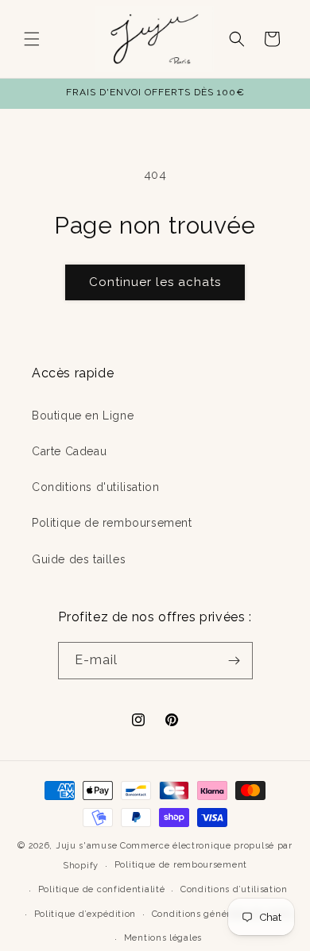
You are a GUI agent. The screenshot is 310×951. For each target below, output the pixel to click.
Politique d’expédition (85, 914)
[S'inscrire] (234, 660)
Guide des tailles (79, 559)
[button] (31, 38)
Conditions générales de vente (222, 914)
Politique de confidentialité (101, 889)
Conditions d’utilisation (234, 889)
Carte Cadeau (69, 451)
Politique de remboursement (112, 522)
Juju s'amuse (86, 846)
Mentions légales (163, 938)
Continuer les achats (155, 282)
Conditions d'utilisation (95, 487)
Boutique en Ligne (83, 415)
